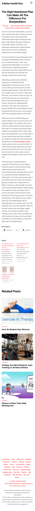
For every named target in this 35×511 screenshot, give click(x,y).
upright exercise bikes (22, 28)
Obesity (24, 472)
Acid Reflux (6, 459)
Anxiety (14, 462)
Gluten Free (7, 469)
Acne (13, 459)
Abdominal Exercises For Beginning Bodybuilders (8, 276)
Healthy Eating (25, 469)
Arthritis (21, 462)
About (6, 483)
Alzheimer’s (6, 462)
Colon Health (20, 464)
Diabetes (7, 467)
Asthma (28, 462)
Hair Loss (16, 469)
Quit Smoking (17, 475)
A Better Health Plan (16, 481)
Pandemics (7, 475)
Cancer (12, 464)
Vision (17, 477)
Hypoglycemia (7, 472)
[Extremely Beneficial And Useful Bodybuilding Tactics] (24, 252)
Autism (5, 464)
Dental (28, 464)
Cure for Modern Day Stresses (16, 329)
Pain (29, 472)
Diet (13, 467)
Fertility (26, 467)
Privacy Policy (22, 486)
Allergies (28, 459)
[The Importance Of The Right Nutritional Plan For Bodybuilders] (9, 253)
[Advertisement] (17, 435)
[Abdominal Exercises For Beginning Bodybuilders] (8, 269)
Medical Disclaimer (14, 483)
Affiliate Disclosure (26, 483)
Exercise (5, 26)
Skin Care (26, 475)
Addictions (20, 459)
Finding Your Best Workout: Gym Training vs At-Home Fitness (17, 366)
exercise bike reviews (17, 26)
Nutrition (17, 472)
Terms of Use (13, 486)
